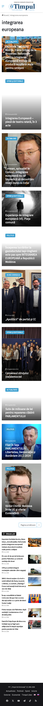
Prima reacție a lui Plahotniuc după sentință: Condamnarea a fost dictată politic (14, 612)
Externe (7, 695)
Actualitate (10, 691)
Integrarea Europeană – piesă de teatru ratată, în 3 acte (21, 121)
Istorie (34, 691)
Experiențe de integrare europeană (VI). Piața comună (19, 218)
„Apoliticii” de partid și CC (20, 319)
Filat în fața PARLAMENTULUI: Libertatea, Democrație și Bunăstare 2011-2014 (20, 450)
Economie (16, 695)
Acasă (6, 15)
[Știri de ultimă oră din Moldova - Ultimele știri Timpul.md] (21, 6)
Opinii (27, 691)
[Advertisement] (21, 657)
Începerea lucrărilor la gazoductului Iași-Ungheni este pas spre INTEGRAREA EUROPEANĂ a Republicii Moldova (21, 255)
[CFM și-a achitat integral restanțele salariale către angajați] (34, 570)
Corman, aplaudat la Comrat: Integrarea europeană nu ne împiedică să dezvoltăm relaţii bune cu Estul (19, 176)
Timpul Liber (27, 695)
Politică (20, 691)
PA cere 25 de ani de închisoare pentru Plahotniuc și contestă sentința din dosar (13, 558)
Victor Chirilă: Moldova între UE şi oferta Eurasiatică (18, 509)
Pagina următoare (28, 525)
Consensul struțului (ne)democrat (17, 374)
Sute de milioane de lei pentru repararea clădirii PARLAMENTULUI (19, 412)
